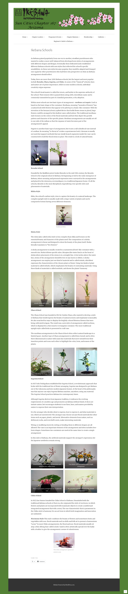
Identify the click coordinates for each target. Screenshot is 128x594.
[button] (39, 153)
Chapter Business (72, 37)
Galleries (101, 37)
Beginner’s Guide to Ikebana (63, 41)
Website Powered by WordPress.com (63, 585)
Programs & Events (55, 37)
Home (24, 37)
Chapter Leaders (37, 37)
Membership (88, 37)
